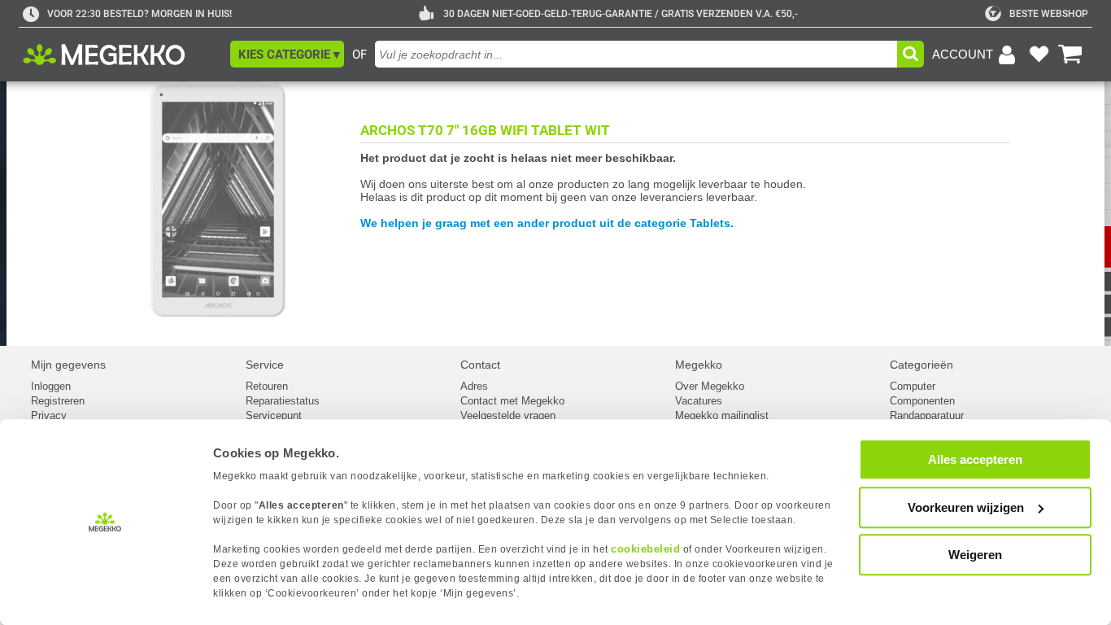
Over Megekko (709, 386)
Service (265, 364)
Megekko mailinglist (722, 415)
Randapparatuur (927, 415)
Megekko (698, 364)
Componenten (922, 401)
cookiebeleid (645, 549)
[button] (287, 54)
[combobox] (636, 54)
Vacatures (698, 401)
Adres (474, 386)
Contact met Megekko (512, 401)
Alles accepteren (975, 459)
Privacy (49, 415)
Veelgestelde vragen (508, 415)
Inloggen (51, 386)
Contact (480, 364)
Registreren (58, 401)
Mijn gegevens (68, 364)
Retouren (267, 386)
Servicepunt (274, 415)
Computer (912, 386)
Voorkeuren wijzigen (966, 507)
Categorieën (921, 364)
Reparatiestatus (283, 401)
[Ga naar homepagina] (122, 54)
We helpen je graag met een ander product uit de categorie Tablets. (547, 222)
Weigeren (975, 555)
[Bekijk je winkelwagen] (1070, 54)
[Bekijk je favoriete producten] (1038, 54)
